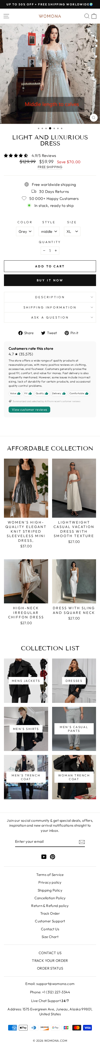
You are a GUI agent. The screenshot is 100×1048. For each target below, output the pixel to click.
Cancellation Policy (50, 898)
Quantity (50, 242)
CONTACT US (50, 953)
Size (72, 222)
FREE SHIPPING (50, 167)
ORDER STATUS (50, 968)
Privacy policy (50, 882)
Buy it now (50, 280)
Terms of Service (50, 874)
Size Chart (50, 937)
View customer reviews (29, 409)
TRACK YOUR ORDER (50, 960)
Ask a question (50, 317)
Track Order (50, 913)
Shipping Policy (50, 890)
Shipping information (50, 307)
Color (25, 222)
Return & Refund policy (50, 905)
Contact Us (50, 929)
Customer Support (50, 921)
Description (50, 297)
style (49, 222)
